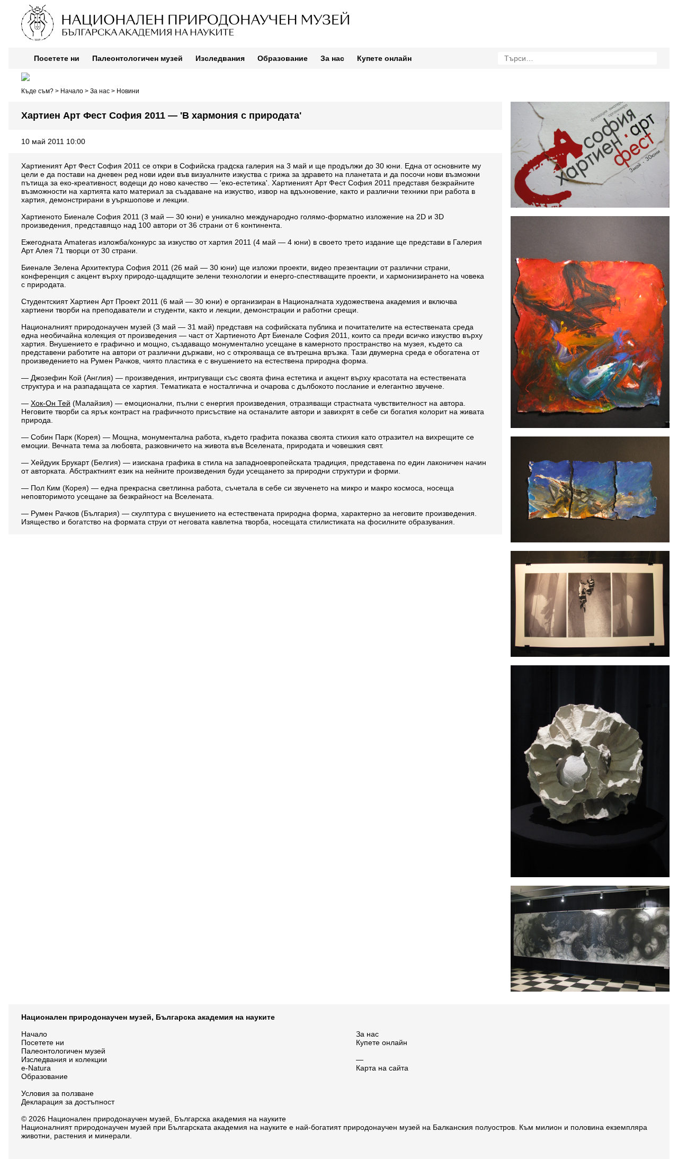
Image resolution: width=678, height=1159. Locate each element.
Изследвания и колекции (64, 1059)
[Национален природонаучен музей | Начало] (253, 40)
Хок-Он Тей (50, 403)
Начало (71, 91)
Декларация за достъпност (67, 1102)
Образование (282, 58)
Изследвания (220, 58)
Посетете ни (56, 58)
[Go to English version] (25, 77)
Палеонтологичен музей (137, 58)
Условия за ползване (57, 1093)
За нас (332, 58)
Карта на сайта (382, 1068)
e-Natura (36, 1068)
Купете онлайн (384, 58)
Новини (128, 91)
